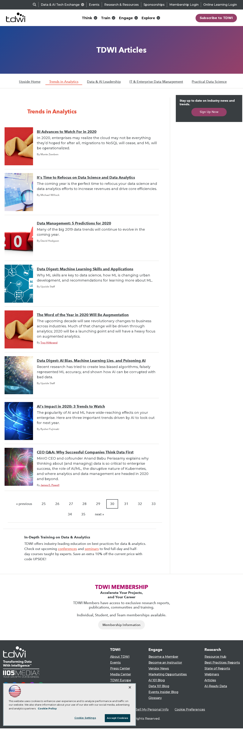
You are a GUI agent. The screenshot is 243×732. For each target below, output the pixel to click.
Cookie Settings (85, 717)
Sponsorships (154, 4)
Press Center (120, 668)
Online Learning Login (220, 4)
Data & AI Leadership (104, 82)
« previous (24, 504)
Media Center (120, 674)
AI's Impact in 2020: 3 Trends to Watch (71, 406)
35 (83, 514)
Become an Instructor (165, 662)
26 (57, 504)
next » (99, 514)
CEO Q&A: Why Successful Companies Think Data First (85, 452)
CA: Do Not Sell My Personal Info (143, 709)
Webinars (211, 674)
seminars (92, 549)
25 (44, 504)
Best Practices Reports (222, 662)
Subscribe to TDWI (216, 18)
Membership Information (121, 625)
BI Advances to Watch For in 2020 (66, 132)
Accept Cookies (117, 717)
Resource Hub (215, 656)
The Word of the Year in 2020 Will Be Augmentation (83, 315)
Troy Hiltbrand (49, 342)
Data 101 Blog (158, 686)
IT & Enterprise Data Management (156, 82)
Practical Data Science (209, 82)
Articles (210, 680)
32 (140, 504)
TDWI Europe (120, 680)
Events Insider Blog (163, 692)
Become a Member (163, 656)
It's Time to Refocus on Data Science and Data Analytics (86, 177)
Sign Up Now (209, 112)
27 (71, 504)
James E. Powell (49, 485)
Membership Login (184, 4)
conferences (67, 549)
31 (126, 504)
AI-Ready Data (215, 686)
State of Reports (217, 668)
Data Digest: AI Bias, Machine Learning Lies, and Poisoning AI (91, 360)
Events (94, 4)
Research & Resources (121, 4)
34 (70, 514)
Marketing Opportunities (167, 674)
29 (98, 504)
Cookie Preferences (190, 709)
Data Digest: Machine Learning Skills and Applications (85, 269)
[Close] (130, 687)
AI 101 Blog (156, 680)
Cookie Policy (47, 708)
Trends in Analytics (63, 82)
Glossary (155, 698)
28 (84, 504)
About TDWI (119, 656)
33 (153, 504)
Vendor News (158, 668)
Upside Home (29, 82)
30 (112, 504)
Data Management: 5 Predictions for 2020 (74, 223)
